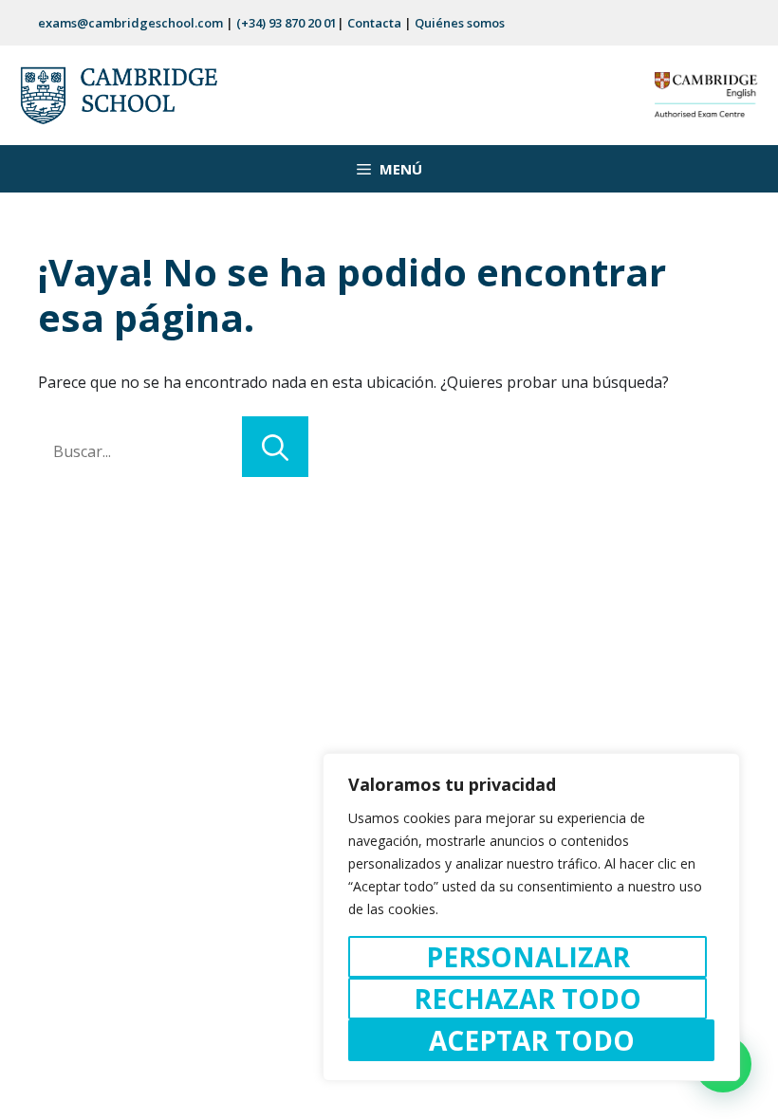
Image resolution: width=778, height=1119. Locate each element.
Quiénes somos (460, 22)
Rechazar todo (527, 999)
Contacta (374, 22)
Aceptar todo (532, 1040)
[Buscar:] (140, 451)
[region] (531, 917)
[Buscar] (275, 446)
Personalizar (528, 957)
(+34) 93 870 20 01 (286, 22)
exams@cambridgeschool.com (130, 22)
